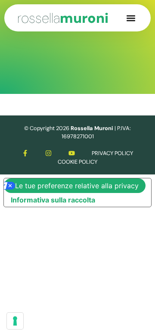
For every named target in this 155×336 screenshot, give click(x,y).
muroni (62, 18)
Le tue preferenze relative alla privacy (77, 185)
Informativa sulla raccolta (53, 200)
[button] (131, 18)
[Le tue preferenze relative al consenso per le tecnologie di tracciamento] (15, 321)
